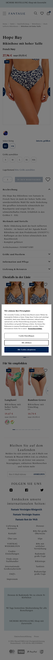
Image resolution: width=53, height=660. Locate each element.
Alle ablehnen (26, 343)
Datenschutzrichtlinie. (35, 328)
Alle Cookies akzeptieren (27, 349)
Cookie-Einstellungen (26, 336)
